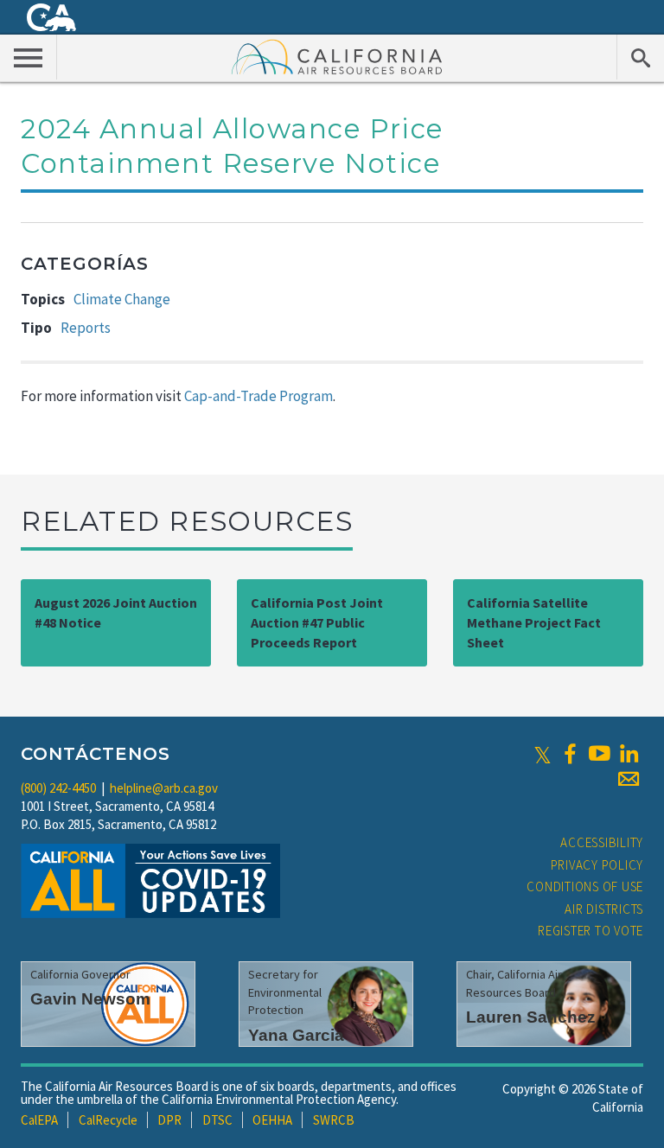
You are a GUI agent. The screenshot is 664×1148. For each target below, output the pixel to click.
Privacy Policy (597, 865)
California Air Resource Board (337, 56)
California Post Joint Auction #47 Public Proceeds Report (317, 622)
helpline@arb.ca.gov (164, 788)
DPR (169, 1120)
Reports (86, 327)
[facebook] (570, 754)
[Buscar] (640, 57)
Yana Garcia (296, 1035)
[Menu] (28, 57)
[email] (628, 779)
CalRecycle (108, 1120)
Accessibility (601, 842)
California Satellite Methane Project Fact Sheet (534, 622)
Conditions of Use (585, 886)
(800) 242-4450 (58, 788)
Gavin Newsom (90, 999)
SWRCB (333, 1120)
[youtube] (599, 754)
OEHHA (272, 1120)
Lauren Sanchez (531, 1017)
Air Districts (604, 909)
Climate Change (121, 299)
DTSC (217, 1120)
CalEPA (39, 1120)
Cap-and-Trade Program (258, 395)
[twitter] (542, 754)
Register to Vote (590, 930)
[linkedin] (628, 754)
